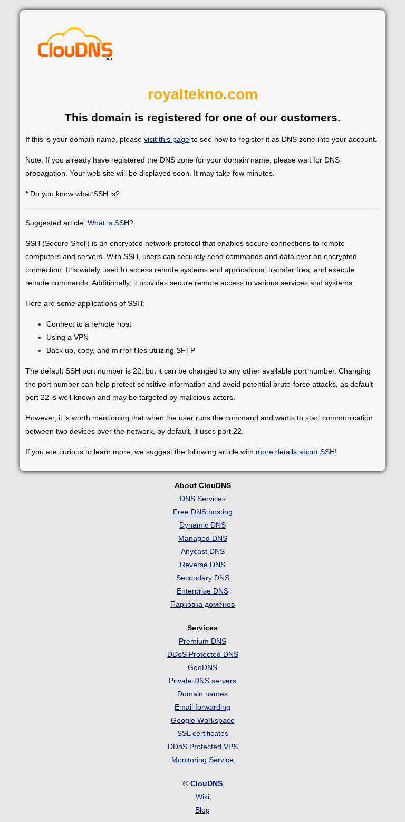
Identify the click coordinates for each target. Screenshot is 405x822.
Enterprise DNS (202, 591)
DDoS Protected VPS (203, 746)
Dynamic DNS (202, 525)
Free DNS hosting (203, 512)
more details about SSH (295, 451)
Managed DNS (202, 538)
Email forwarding (202, 707)
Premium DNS (202, 641)
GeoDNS (202, 667)
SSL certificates (202, 733)
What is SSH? (110, 222)
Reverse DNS (202, 564)
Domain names (202, 694)
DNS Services (203, 498)
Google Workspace (203, 720)
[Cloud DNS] (75, 46)
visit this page (166, 139)
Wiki (202, 796)
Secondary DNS (202, 578)
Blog (202, 810)
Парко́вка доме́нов (202, 604)
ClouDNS (206, 783)
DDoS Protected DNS (202, 654)
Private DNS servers (202, 680)
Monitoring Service (202, 760)
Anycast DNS (203, 551)
